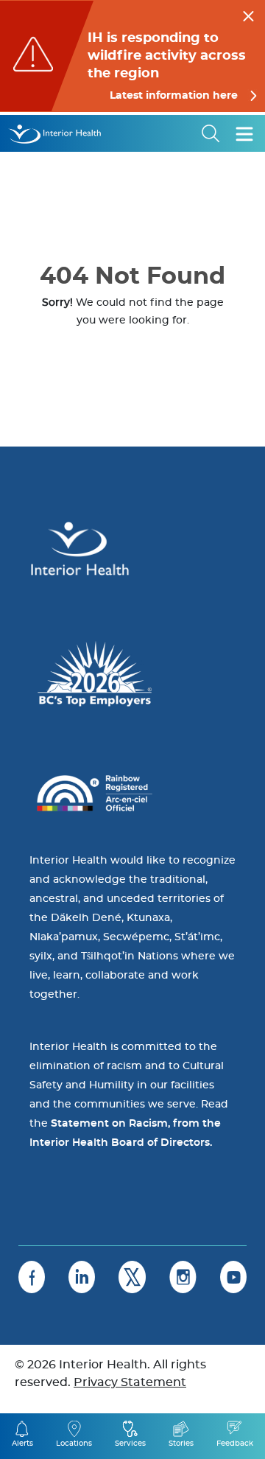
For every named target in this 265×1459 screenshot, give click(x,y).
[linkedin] (81, 1277)
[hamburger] (244, 133)
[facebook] (31, 1277)
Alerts (22, 1443)
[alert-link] (132, 56)
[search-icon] (211, 133)
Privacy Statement (130, 1382)
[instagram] (183, 1277)
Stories (181, 1443)
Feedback (234, 1443)
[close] (248, 14)
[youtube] (233, 1277)
